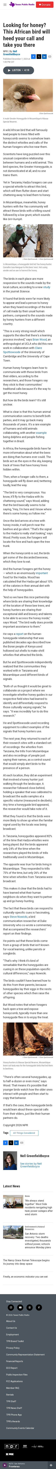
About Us (10, 1321)
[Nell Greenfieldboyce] (10, 1160)
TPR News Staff (14, 1408)
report (19, 633)
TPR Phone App (14, 1415)
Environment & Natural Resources (35, 1227)
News (27, 1196)
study (46, 287)
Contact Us (11, 1328)
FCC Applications (14, 1381)
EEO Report (11, 1368)
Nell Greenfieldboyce (11, 53)
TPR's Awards (13, 1421)
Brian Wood (40, 339)
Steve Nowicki (18, 916)
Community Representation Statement (25, 1355)
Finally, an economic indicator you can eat (25, 1276)
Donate (46, 4)
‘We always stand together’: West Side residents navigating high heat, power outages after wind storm (39, 1207)
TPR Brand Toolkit (15, 1341)
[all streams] (52, 1465)
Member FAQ (12, 1388)
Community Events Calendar (20, 1428)
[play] (5, 1465)
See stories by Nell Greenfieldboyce (31, 1165)
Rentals (10, 1395)
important (42, 573)
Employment (12, 1334)
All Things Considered (24, 1133)
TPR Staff (11, 1401)
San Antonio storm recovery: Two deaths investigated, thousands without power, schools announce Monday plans (38, 1240)
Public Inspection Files (17, 1375)
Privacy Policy (13, 1348)
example (41, 432)
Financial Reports (14, 1361)
